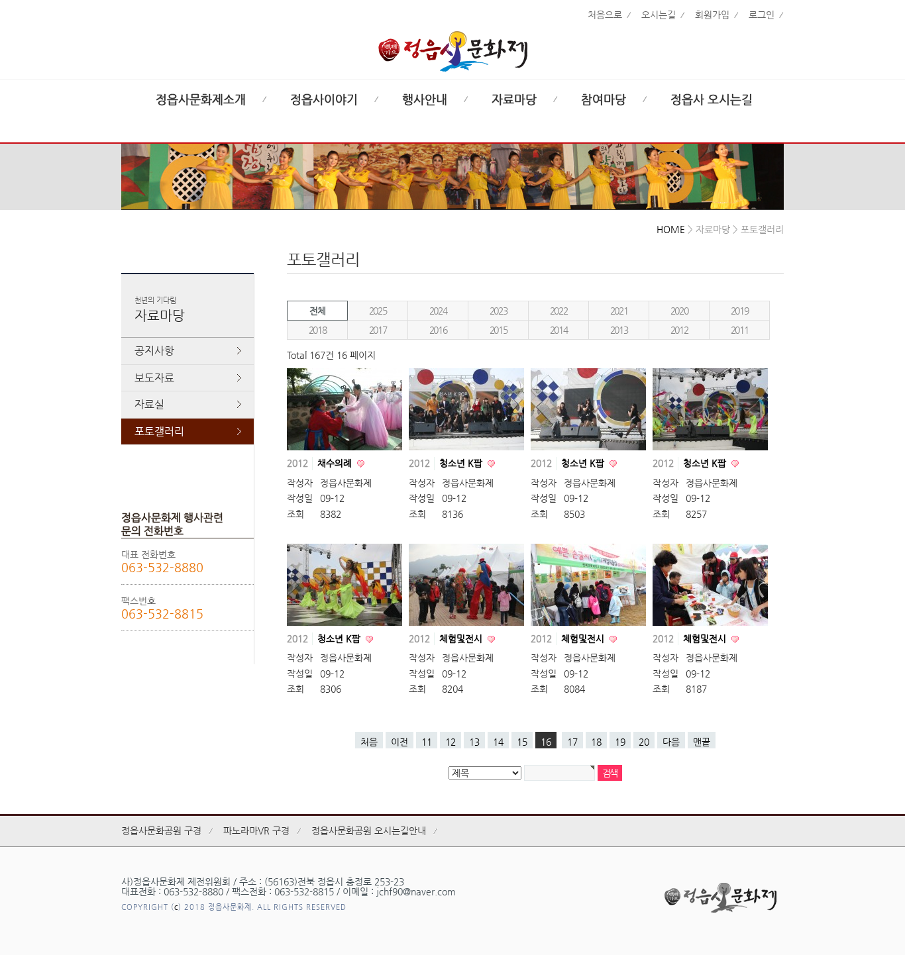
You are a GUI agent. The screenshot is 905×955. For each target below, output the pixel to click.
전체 (317, 310)
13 (474, 741)
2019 (739, 310)
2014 (558, 330)
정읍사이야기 (324, 99)
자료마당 (514, 99)
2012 (679, 330)
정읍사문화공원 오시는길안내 (368, 830)
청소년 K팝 (462, 463)
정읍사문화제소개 (201, 99)
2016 (438, 330)
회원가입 (712, 14)
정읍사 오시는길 (711, 99)
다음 (671, 741)
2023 (498, 310)
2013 (618, 330)
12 (450, 741)
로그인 (761, 14)
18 (596, 741)
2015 (498, 330)
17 (572, 741)
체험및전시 (462, 638)
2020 (679, 310)
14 (498, 741)
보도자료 (154, 378)
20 (644, 741)
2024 (438, 310)
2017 (377, 330)
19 (620, 741)
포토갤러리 (159, 431)
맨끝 (701, 741)
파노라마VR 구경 (256, 830)
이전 (399, 741)
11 (426, 741)
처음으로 (605, 14)
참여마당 (603, 99)
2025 (377, 310)
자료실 (149, 404)
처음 (369, 741)
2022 (558, 310)
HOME (671, 229)
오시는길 (658, 14)
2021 (618, 310)
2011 (739, 330)
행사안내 (424, 99)
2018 (317, 330)
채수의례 (335, 463)
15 (522, 741)
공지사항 (154, 350)
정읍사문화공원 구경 (161, 830)
